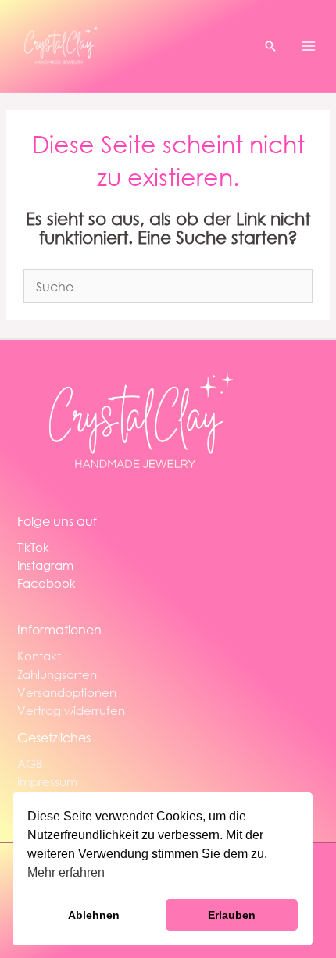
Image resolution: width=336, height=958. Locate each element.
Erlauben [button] (232, 915)
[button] (270, 46)
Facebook (46, 583)
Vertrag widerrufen (71, 710)
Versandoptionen (66, 692)
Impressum (47, 781)
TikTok (33, 547)
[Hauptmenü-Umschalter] (308, 46)
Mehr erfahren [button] (66, 872)
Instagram (45, 565)
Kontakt (39, 655)
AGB (30, 763)
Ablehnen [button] (94, 915)
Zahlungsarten (57, 674)
